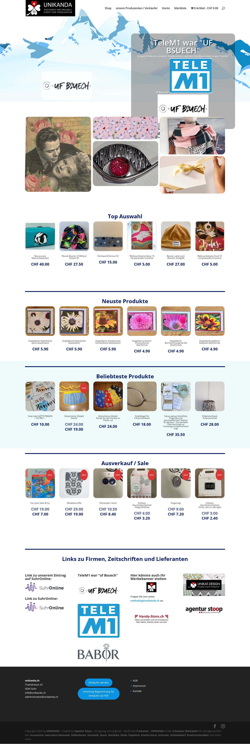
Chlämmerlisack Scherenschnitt (176, 417)
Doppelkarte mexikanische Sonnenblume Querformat (209, 342)
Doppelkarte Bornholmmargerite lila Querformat (142, 343)
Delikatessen (78, 735)
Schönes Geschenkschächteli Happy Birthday (108, 505)
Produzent (142, 731)
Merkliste (180, 8)
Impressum (139, 685)
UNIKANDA (52, 731)
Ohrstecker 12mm (74, 503)
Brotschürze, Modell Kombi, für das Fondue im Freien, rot (74, 418)
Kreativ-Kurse (149, 735)
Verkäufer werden (98, 682)
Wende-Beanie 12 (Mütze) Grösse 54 (40, 257)
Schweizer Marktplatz (185, 731)
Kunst (103, 735)
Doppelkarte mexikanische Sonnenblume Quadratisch (74, 342)
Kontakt (137, 691)
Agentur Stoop (83, 731)
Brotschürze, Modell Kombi (40, 417)
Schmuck (163, 735)
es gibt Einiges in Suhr (183, 74)
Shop (108, 8)
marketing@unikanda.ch (144, 600)
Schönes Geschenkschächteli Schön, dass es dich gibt (176, 505)
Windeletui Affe (40, 503)
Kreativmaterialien (198, 735)
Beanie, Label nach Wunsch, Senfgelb (142, 257)
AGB (135, 680)
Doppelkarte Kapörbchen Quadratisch (40, 342)
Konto (166, 8)
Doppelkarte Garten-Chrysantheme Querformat (108, 343)
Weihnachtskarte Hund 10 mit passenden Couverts (176, 257)
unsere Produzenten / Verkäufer (137, 8)
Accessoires (37, 735)
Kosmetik (93, 735)
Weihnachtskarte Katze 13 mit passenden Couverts (108, 257)
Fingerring (142, 503)
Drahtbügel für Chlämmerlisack (108, 417)
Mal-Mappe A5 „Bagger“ (209, 256)
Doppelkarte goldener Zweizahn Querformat (175, 342)
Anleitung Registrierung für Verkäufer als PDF (98, 693)
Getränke (113, 735)
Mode (123, 735)
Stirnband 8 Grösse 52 (74, 256)
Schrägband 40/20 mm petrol (210, 417)
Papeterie (134, 735)
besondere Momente (57, 735)
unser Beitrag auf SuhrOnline (183, 102)
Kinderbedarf (178, 735)
